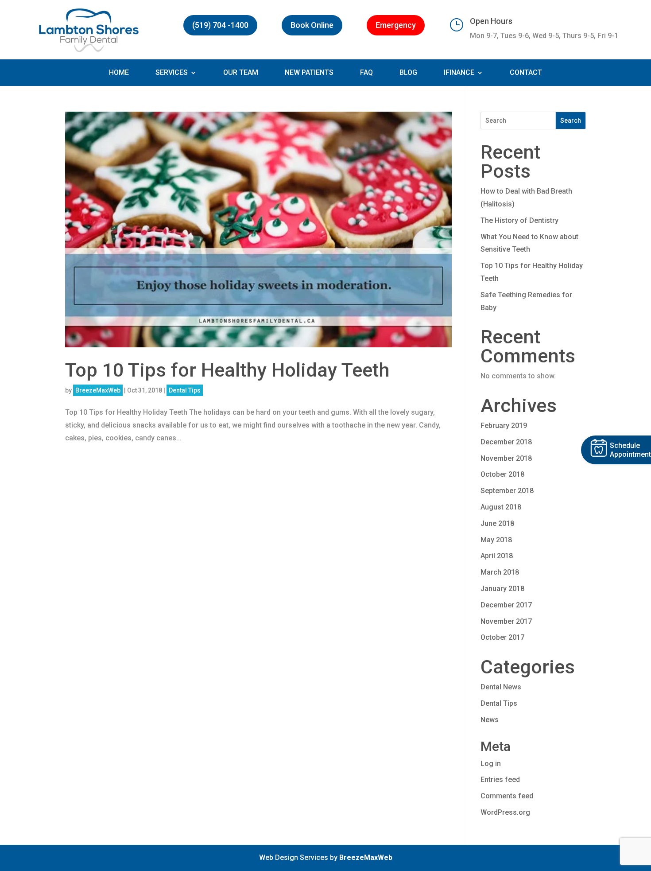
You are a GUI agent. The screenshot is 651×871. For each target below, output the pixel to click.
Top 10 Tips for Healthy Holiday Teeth (227, 370)
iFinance (459, 73)
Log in (490, 763)
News (489, 719)
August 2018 (500, 507)
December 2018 (506, 442)
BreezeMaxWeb (97, 390)
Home (119, 73)
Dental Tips (185, 390)
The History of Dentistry (519, 220)
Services (171, 73)
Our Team (240, 73)
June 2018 (497, 523)
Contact (526, 73)
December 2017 (506, 605)
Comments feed (506, 796)
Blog (408, 73)
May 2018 (496, 540)
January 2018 (502, 588)
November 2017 (506, 621)
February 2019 (503, 425)
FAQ (366, 73)
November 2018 (506, 458)
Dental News (500, 687)
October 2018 (502, 474)
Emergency (396, 25)
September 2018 (507, 490)
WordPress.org (505, 812)
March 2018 (499, 572)
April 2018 (496, 556)
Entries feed (500, 779)
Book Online (312, 25)
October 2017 (502, 637)
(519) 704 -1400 (220, 25)
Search (570, 120)
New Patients (309, 73)
